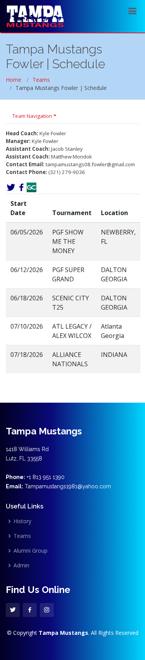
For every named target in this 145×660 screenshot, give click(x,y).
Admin (21, 565)
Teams (41, 79)
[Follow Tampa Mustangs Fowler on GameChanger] (31, 186)
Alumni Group (31, 550)
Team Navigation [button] (32, 115)
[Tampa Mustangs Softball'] (35, 15)
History (22, 521)
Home (13, 79)
